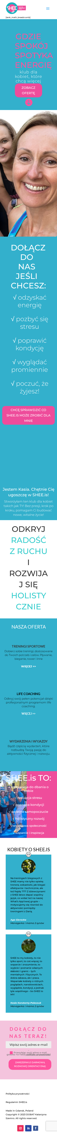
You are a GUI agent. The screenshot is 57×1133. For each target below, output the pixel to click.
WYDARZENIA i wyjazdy (29, 741)
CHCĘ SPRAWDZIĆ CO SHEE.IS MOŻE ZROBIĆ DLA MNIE (28, 415)
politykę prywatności (38, 1054)
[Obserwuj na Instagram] (20, 1128)
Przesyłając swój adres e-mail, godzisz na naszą (29, 1053)
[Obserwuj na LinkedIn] (28, 1128)
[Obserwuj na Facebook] (35, 1128)
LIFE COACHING (28, 694)
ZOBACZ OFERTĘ (28, 90)
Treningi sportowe (28, 646)
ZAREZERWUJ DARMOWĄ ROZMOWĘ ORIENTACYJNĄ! (30, 1064)
